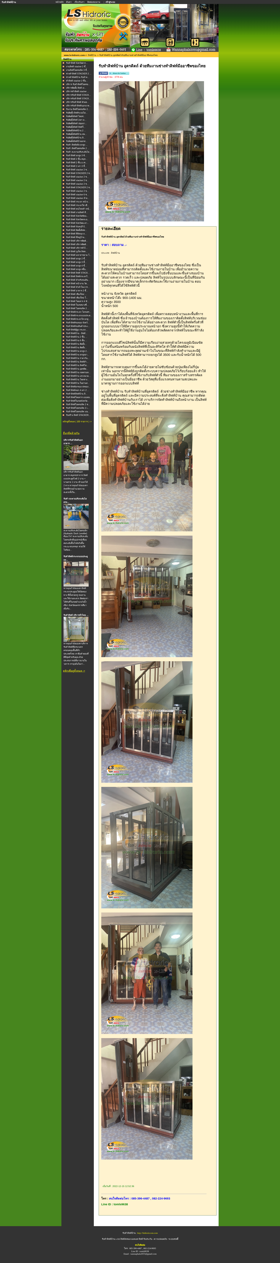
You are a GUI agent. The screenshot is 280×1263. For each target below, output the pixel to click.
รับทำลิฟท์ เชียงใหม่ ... (76, 294)
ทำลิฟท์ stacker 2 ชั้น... (77, 81)
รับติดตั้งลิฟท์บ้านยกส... (76, 141)
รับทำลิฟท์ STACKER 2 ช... (79, 173)
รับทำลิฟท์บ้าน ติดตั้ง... (76, 344)
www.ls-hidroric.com (74, 55)
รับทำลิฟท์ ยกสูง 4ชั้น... (77, 269)
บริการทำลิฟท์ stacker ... (77, 91)
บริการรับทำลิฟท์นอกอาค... (78, 105)
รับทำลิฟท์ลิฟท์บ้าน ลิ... (76, 394)
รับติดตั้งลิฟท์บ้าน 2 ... (76, 130)
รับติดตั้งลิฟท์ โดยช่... (75, 116)
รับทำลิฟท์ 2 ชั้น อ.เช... (76, 162)
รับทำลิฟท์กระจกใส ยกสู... (78, 319)
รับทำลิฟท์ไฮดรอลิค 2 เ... (77, 408)
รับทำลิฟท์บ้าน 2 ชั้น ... (76, 337)
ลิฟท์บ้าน (92, 55)
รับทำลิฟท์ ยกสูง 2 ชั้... (76, 258)
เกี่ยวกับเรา (80, 2)
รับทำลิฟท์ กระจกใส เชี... (77, 205)
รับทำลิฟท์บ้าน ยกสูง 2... (77, 351)
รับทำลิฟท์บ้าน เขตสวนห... (78, 372)
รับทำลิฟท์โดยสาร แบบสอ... (79, 397)
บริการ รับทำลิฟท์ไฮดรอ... (78, 84)
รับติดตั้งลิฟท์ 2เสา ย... (76, 120)
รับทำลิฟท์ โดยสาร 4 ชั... (77, 301)
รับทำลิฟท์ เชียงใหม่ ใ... (77, 298)
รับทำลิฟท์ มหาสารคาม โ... (78, 255)
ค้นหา (69, 2)
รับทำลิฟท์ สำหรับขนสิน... (78, 280)
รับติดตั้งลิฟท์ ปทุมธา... (76, 123)
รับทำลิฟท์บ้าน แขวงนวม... (78, 376)
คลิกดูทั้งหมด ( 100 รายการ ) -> (77, 421)
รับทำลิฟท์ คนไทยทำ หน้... (78, 209)
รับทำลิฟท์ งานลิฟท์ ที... (77, 212)
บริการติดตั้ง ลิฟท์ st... (76, 88)
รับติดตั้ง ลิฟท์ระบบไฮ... (77, 113)
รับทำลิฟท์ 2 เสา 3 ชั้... (76, 166)
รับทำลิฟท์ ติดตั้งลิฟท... (76, 230)
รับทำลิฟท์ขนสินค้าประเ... (78, 326)
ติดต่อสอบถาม (94, 2)
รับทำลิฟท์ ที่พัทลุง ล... (76, 233)
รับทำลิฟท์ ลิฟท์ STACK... (78, 273)
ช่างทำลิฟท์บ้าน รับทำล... (77, 77)
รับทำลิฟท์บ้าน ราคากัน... (77, 358)
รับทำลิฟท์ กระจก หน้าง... (78, 201)
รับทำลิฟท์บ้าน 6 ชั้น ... (76, 340)
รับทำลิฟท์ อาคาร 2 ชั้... (77, 290)
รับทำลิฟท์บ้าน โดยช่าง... (77, 379)
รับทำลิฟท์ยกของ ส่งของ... (78, 386)
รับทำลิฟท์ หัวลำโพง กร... (78, 287)
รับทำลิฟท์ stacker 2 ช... (77, 169)
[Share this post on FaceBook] (103, 74)
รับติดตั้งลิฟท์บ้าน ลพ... (76, 134)
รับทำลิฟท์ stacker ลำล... (77, 198)
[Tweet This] (119, 74)
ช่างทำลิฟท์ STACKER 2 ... (78, 73)
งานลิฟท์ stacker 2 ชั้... (76, 66)
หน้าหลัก (60, 2)
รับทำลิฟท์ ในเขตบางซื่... (77, 305)
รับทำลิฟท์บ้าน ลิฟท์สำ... (77, 362)
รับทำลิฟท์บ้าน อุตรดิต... (77, 369)
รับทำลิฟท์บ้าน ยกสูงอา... (77, 354)
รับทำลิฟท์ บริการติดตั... (77, 241)
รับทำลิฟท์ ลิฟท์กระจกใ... (77, 276)
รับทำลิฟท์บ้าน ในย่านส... (77, 383)
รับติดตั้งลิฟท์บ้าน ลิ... (75, 137)
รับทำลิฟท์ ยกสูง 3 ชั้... (76, 262)
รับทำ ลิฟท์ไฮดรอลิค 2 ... (77, 148)
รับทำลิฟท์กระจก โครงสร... (78, 312)
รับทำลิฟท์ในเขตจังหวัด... (77, 401)
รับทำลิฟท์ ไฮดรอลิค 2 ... (77, 308)
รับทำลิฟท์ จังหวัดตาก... (77, 63)
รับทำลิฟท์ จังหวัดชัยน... (77, 216)
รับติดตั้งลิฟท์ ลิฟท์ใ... (75, 127)
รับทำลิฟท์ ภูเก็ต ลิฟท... (77, 251)
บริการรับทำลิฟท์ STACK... (78, 95)
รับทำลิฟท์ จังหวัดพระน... (77, 219)
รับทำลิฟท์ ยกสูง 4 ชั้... (76, 265)
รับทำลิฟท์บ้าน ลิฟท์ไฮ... (77, 365)
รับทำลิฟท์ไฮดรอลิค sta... (78, 411)
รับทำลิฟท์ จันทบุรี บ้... (76, 226)
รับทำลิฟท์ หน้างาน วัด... (77, 283)
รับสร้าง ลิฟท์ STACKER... (78, 415)
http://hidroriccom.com (147, 1233)
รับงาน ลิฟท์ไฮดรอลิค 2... (78, 109)
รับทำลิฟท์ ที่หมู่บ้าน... (76, 237)
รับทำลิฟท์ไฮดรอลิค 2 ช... (78, 404)
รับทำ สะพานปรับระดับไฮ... (78, 152)
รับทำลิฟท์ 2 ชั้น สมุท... (77, 159)
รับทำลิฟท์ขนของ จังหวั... (77, 322)
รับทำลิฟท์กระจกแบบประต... (79, 315)
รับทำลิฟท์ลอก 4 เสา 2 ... (77, 390)
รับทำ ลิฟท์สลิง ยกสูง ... (77, 145)
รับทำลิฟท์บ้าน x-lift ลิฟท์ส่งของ (116, 1239)
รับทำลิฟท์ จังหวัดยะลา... (77, 223)
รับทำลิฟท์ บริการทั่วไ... (77, 248)
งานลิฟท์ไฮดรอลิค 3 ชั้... (77, 70)
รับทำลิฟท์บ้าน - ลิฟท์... (76, 333)
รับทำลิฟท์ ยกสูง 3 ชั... (76, 155)
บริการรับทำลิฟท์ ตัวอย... (77, 102)
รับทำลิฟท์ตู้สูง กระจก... (77, 330)
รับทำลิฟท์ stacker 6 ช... (77, 194)
